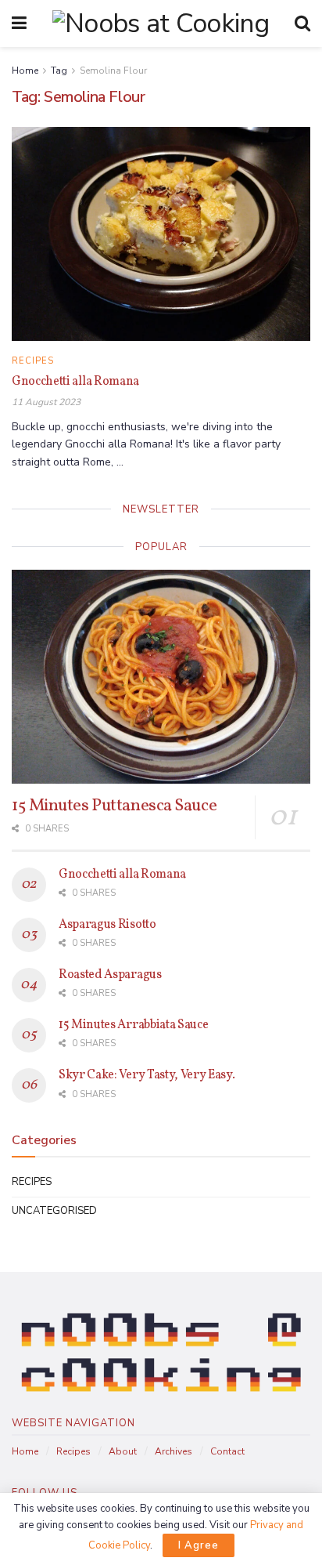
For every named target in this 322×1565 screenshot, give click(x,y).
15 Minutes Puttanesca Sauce (114, 806)
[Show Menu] (19, 23)
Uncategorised (54, 1211)
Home (25, 70)
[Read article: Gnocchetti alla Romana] (161, 234)
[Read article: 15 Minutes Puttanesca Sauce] (161, 677)
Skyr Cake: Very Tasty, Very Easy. (146, 1075)
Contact (227, 1451)
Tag (59, 70)
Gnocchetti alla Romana (75, 381)
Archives (173, 1451)
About (123, 1451)
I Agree (198, 1545)
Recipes (33, 361)
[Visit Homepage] (160, 23)
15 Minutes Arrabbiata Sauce (133, 1025)
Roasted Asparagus (110, 975)
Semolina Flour (113, 70)
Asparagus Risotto (107, 924)
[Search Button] (302, 23)
